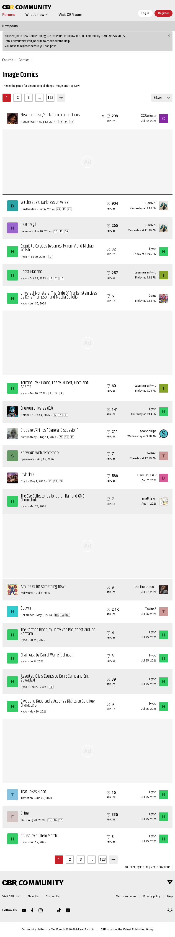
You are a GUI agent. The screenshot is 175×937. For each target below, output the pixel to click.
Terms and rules (126, 896)
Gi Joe (25, 813)
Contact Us (53, 896)
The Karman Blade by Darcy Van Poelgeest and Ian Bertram (58, 631)
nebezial (26, 231)
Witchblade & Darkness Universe (44, 202)
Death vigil (28, 224)
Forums (8, 15)
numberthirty (29, 437)
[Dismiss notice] (168, 36)
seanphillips (148, 431)
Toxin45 (151, 453)
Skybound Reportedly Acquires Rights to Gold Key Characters (58, 703)
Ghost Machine (32, 271)
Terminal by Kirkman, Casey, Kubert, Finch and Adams (54, 384)
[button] (46, 14)
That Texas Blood (33, 791)
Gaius (153, 295)
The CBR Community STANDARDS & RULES (100, 36)
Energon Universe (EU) (37, 408)
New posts (10, 26)
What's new (34, 15)
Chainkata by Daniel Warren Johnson (47, 655)
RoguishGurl (28, 121)
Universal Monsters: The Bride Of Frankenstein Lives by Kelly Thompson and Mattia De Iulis (59, 295)
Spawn (26, 608)
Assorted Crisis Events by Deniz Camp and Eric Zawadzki (55, 678)
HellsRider (27, 615)
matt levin (149, 498)
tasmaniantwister (147, 272)
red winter (27, 593)
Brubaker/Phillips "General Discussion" (49, 430)
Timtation (27, 798)
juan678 (151, 203)
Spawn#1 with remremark (40, 453)
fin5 (23, 820)
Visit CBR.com (70, 15)
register (25, 46)
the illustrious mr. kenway (153, 587)
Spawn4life (27, 459)
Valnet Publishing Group (138, 929)
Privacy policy (151, 896)
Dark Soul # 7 (147, 475)
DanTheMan (28, 209)
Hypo (24, 256)
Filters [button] (158, 97)
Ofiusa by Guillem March (39, 836)
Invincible (27, 474)
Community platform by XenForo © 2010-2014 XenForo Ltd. (58, 929)
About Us (33, 896)
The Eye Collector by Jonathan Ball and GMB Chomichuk (53, 498)
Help (67, 41)
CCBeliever (149, 115)
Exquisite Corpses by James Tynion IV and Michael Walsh (58, 248)
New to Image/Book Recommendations (50, 115)
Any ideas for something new (42, 586)
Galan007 (27, 415)
